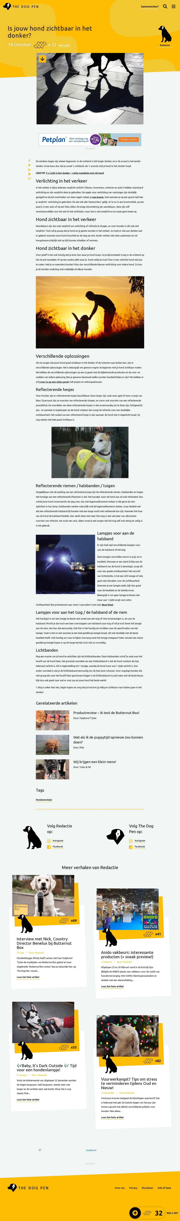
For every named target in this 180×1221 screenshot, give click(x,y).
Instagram (58, 840)
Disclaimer (147, 1188)
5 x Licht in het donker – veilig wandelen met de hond (75, 173)
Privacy (133, 1188)
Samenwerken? (149, 6)
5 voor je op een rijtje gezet (53, 382)
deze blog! (107, 604)
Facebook (58, 846)
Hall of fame (164, 1188)
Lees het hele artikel (28, 977)
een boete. (98, 197)
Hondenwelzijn (44, 800)
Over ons (120, 1188)
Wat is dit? (64, 45)
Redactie (165, 45)
